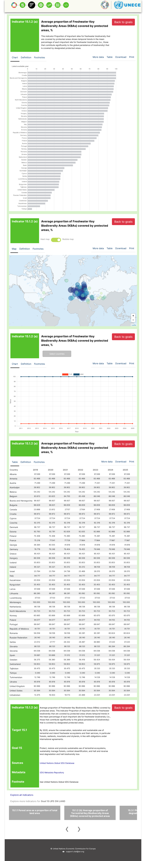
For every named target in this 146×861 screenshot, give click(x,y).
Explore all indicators (21, 794)
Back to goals (123, 22)
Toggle (56, 240)
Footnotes (39, 57)
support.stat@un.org (74, 851)
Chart (15, 57)
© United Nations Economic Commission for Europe (73, 849)
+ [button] (133, 315)
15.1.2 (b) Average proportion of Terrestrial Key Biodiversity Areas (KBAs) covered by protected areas (90, 813)
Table (15, 462)
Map (14, 248)
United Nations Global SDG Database (57, 763)
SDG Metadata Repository (52, 772)
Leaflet (134, 325)
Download (120, 57)
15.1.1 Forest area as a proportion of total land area (34, 812)
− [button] (133, 319)
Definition (26, 57)
